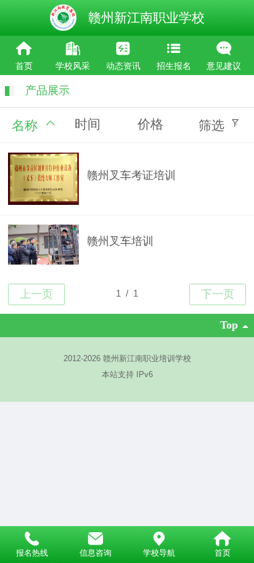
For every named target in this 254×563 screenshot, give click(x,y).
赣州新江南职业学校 (146, 17)
